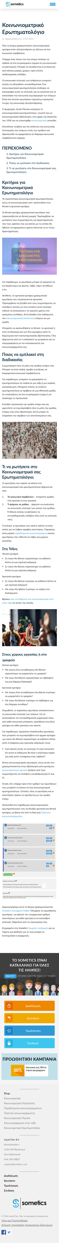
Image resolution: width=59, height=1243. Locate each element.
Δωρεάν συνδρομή (38, 928)
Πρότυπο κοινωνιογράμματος (19, 1113)
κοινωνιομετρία (39, 120)
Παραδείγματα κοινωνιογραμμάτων (23, 1108)
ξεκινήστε (33, 1018)
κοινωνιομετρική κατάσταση (20, 318)
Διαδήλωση (33, 1006)
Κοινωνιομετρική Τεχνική (17, 1118)
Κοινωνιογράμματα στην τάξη (20, 1123)
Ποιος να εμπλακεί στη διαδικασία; (29, 163)
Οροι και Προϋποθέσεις (14, 1220)
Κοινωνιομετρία (12, 1098)
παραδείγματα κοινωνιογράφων (31, 533)
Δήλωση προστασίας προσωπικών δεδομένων (27, 1225)
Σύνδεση (33, 1043)
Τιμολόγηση (33, 1030)
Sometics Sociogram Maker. (16, 911)
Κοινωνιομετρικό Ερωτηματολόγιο (22, 1128)
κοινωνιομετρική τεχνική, (14, 770)
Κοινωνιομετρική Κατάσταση (19, 1103)
